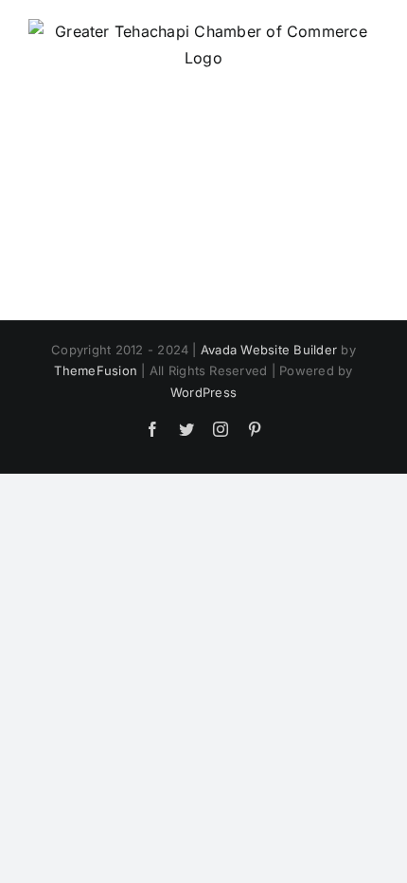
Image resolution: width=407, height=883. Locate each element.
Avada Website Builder (269, 349)
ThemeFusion (95, 370)
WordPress (203, 392)
